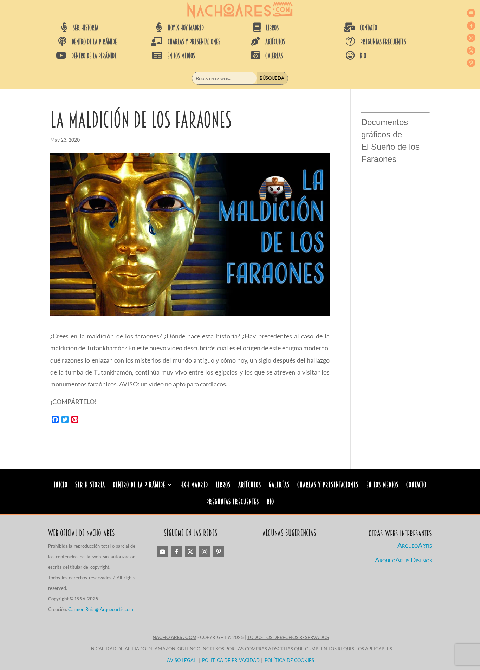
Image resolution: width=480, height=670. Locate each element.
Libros (223, 485)
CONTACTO (368, 28)
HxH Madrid (194, 485)
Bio (270, 502)
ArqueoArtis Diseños (403, 560)
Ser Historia (90, 485)
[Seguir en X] (471, 50)
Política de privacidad (231, 660)
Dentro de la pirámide (139, 485)
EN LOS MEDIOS (181, 56)
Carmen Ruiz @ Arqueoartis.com (100, 609)
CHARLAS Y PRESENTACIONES (194, 42)
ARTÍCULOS (275, 42)
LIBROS (272, 28)
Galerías (279, 485)
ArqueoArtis (414, 545)
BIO (363, 56)
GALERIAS (274, 56)
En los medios (382, 485)
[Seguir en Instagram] (471, 38)
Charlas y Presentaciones (327, 485)
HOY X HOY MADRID (186, 28)
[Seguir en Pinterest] (471, 63)
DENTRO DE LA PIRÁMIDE (94, 42)
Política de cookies (289, 660)
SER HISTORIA (85, 28)
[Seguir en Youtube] (471, 13)
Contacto (416, 485)
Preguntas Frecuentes (232, 502)
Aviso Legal (181, 660)
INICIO (60, 485)
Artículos (249, 485)
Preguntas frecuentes (383, 42)
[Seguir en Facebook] (471, 25)
